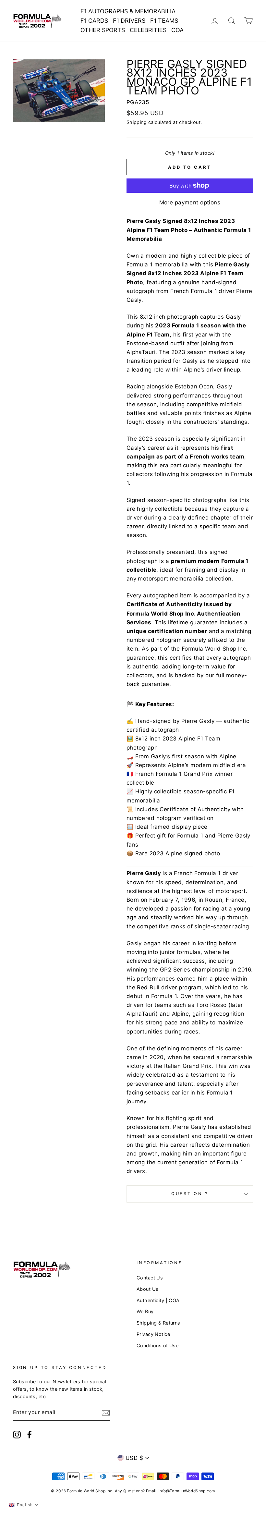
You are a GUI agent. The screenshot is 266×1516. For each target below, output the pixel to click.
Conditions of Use (157, 1345)
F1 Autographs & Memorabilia (127, 11)
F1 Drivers (129, 20)
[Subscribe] (106, 1412)
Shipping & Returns (158, 1323)
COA (177, 30)
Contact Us (150, 1277)
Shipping (137, 122)
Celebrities (148, 30)
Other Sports (102, 30)
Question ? (189, 1193)
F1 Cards (94, 20)
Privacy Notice (153, 1334)
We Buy (145, 1311)
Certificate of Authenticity (164, 604)
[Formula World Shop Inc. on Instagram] (17, 1434)
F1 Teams (164, 20)
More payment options (190, 202)
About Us (147, 1289)
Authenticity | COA (158, 1300)
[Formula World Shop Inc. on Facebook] (29, 1434)
